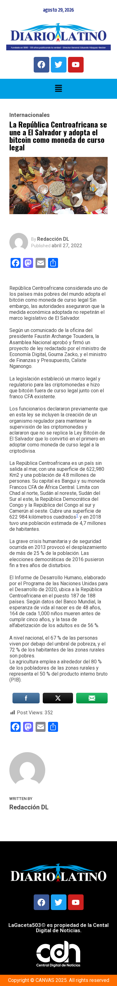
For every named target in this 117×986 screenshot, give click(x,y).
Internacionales (29, 115)
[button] (58, 89)
